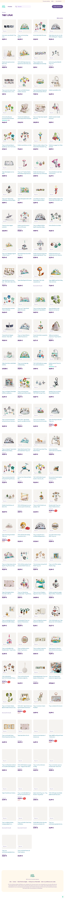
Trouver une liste (46, 1)
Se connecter (58, 1)
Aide (52, 1)
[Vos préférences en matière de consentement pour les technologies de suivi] (63, 897)
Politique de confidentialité (34, 881)
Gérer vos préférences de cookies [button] (48, 881)
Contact (14, 881)
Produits (10, 6)
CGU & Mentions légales (22, 881)
